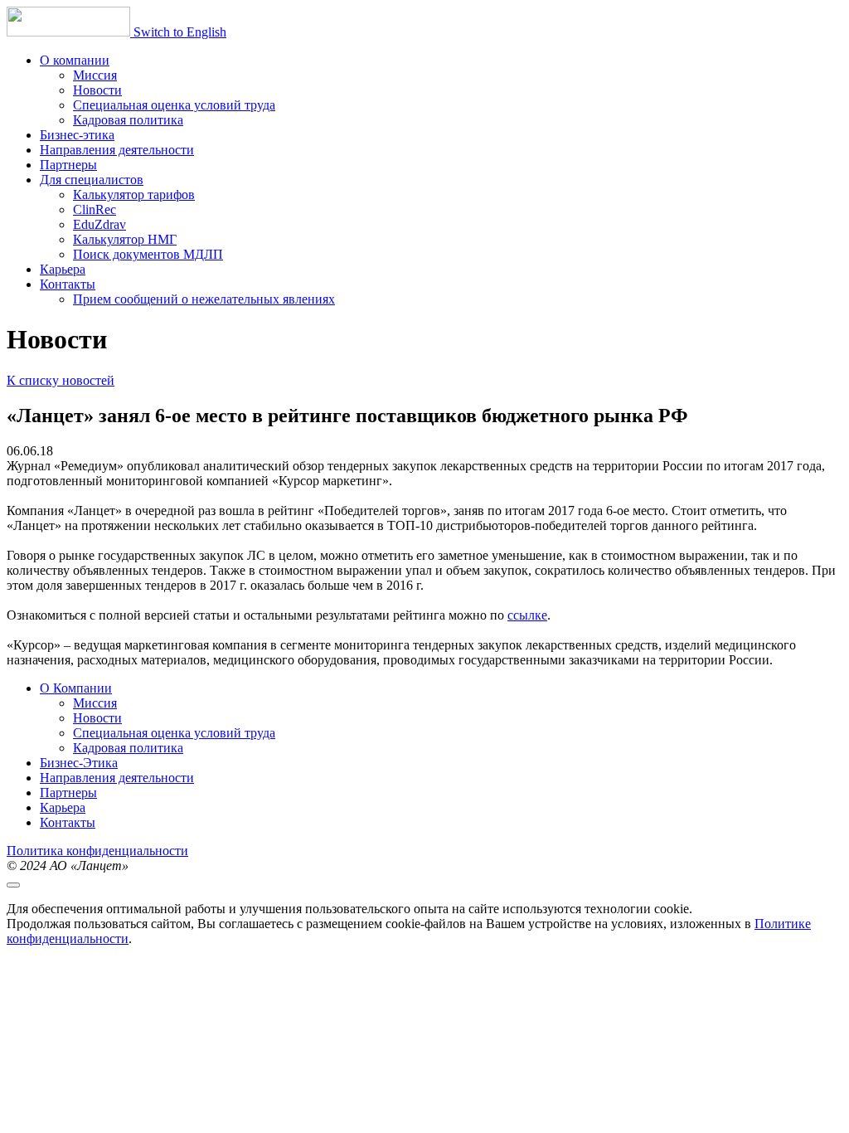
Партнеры (68, 792)
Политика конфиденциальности (97, 851)
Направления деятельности (117, 778)
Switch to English (179, 32)
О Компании (76, 688)
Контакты (67, 822)
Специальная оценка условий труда (174, 733)
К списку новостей (60, 380)
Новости (97, 718)
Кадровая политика (128, 748)
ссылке (527, 615)
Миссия (95, 703)
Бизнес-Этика (79, 763)
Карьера (62, 807)
